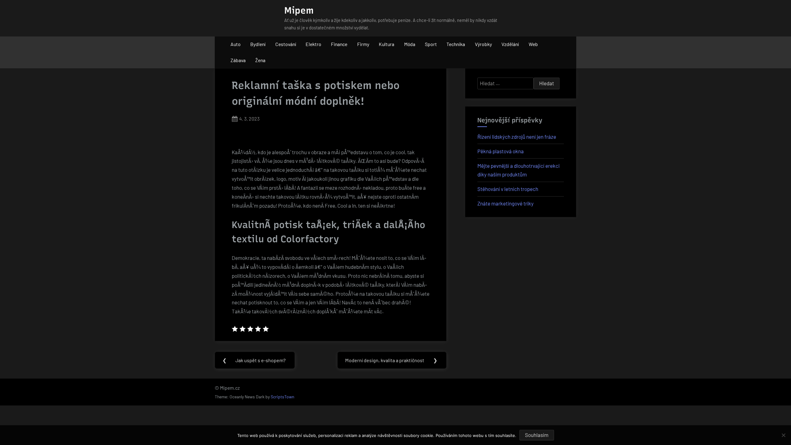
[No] (783, 435)
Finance (339, 44)
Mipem (299, 10)
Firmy (363, 44)
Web (533, 44)
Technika (455, 44)
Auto (236, 44)
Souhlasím (536, 435)
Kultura (386, 44)
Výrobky (483, 44)
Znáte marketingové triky (505, 203)
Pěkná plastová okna (500, 151)
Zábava (238, 60)
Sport (431, 44)
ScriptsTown (282, 396)
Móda (409, 44)
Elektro (313, 44)
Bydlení (257, 44)
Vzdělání (510, 44)
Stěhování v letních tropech (507, 189)
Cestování (285, 44)
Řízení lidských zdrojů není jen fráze (516, 137)
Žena (260, 60)
